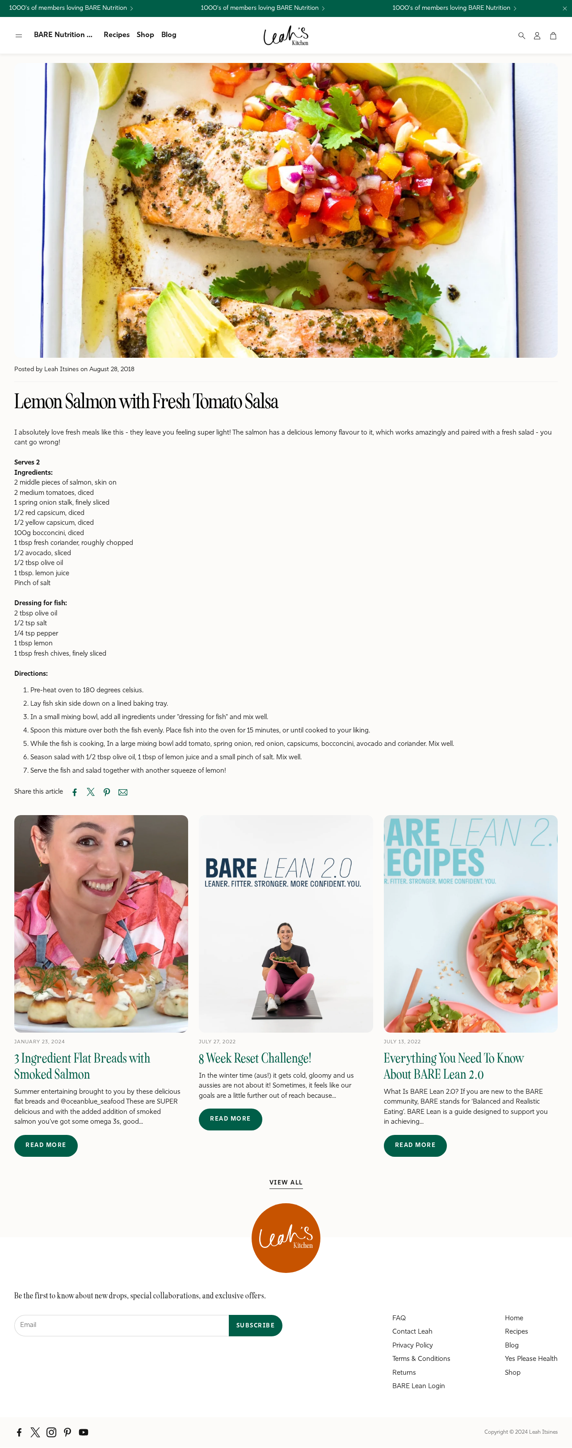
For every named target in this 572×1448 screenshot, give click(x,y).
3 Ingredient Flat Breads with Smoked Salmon (82, 1066)
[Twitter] (35, 1432)
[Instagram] (51, 1432)
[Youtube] (83, 1432)
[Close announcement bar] (565, 8)
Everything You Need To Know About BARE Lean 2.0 (454, 1066)
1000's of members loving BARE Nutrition (68, 8)
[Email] (122, 792)
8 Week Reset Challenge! (255, 1058)
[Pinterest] (67, 1432)
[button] (18, 35)
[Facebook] (19, 1432)
